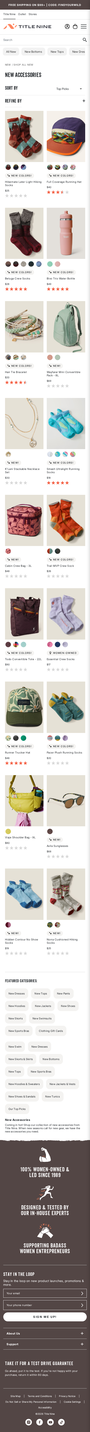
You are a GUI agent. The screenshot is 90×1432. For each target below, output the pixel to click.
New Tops (57, 51)
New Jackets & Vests (63, 1084)
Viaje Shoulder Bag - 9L (20, 837)
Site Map (15, 1396)
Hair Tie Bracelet (16, 372)
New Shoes (68, 1006)
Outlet (22, 14)
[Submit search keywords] (84, 39)
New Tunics (52, 1096)
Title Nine (9, 14)
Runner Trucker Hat (17, 752)
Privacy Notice (67, 1396)
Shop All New (23, 64)
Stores (33, 14)
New (8, 64)
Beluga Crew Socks (17, 278)
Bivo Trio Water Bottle (61, 278)
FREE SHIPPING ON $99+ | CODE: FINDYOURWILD (45, 5)
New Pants (63, 993)
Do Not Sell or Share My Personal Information (31, 1402)
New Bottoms (33, 51)
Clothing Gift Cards (51, 1031)
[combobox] (39, 39)
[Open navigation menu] (84, 26)
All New (11, 51)
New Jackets (43, 1006)
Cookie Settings (72, 1402)
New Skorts (16, 1018)
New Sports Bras (19, 1031)
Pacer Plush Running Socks (64, 752)
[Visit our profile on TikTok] (61, 1422)
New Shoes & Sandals (22, 1096)
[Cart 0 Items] (75, 26)
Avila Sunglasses (57, 846)
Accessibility (45, 1407)
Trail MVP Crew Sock (60, 565)
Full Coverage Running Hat (64, 181)
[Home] (27, 26)
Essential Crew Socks (61, 659)
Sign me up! (45, 1317)
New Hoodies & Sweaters (24, 1084)
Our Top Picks (17, 1109)
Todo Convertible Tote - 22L (23, 659)
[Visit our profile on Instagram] (28, 1422)
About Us (13, 1333)
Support (13, 1344)
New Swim (15, 1046)
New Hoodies (17, 1006)
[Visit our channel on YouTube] (50, 1422)
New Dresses (17, 993)
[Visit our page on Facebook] (39, 1422)
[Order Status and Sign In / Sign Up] (67, 26)
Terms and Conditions (40, 1396)
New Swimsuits (42, 1018)
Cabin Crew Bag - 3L (18, 565)
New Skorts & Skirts (21, 1059)
